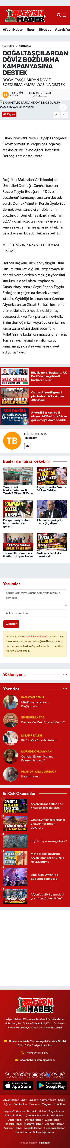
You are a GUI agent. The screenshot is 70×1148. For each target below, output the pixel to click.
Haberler (8, 46)
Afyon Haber (13, 30)
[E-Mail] (27, 446)
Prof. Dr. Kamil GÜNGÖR (38, 771)
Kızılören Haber (13, 1128)
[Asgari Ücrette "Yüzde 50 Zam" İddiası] (52, 475)
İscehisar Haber (54, 1124)
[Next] (48, 1075)
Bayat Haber (56, 1111)
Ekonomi (25, 46)
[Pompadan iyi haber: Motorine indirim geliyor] (18, 508)
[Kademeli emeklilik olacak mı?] (52, 542)
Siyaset (45, 30)
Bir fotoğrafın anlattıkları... (39, 740)
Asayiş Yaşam (48, 1100)
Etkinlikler (60, 1104)
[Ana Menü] (64, 15)
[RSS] (62, 1075)
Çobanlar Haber (35, 1115)
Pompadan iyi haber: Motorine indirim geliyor (17, 523)
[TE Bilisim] (12, 440)
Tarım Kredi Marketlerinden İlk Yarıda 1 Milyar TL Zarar (18, 490)
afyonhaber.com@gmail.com (37, 1060)
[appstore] (18, 1086)
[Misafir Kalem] (10, 738)
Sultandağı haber (43, 1132)
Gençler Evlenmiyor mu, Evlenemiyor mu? (37, 758)
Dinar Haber (15, 1119)
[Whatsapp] (55, 1075)
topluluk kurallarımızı (37, 636)
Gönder (11, 624)
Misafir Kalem (31, 735)
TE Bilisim (30, 437)
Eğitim (7, 1104)
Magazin (47, 1104)
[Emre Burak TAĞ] (10, 720)
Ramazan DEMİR (32, 697)
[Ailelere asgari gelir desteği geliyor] (52, 508)
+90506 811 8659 (38, 1052)
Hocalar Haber (13, 1124)
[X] (15, 1075)
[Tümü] (65, 674)
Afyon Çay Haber (14, 1111)
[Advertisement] (35, 948)
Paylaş (11, 114)
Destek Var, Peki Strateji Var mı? (43, 722)
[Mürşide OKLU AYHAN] (10, 756)
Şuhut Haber (23, 1132)
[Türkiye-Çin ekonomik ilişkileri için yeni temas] (18, 542)
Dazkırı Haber (55, 1115)
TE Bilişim (44, 1142)
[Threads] (42, 1075)
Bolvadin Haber (14, 1115)
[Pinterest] (21, 1075)
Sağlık (61, 1100)
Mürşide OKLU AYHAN (36, 751)
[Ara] (59, 15)
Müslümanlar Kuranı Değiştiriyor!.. (34, 704)
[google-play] (52, 1086)
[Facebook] (8, 1075)
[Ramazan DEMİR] (10, 702)
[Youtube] (35, 1075)
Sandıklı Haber (33, 1128)
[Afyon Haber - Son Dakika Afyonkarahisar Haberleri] (25, 15)
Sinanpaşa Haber (54, 1128)
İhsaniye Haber (33, 1124)
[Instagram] (28, 1075)
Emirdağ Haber (34, 1119)
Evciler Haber (52, 1119)
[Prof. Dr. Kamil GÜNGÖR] (10, 774)
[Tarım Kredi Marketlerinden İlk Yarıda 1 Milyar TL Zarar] (18, 475)
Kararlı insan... (30, 776)
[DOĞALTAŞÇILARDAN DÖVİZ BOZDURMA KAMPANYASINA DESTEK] (35, 105)
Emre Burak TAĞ (33, 717)
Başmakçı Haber (37, 1111)
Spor (31, 30)
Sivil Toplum (20, 1104)
